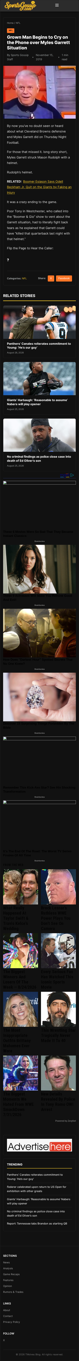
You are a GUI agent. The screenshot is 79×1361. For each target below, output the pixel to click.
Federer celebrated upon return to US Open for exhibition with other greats (36, 1189)
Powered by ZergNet (65, 1121)
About (6, 1310)
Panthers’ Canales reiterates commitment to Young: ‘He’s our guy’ (35, 1176)
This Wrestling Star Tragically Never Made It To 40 (58, 1035)
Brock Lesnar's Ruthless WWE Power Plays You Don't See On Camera (56, 918)
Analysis (8, 1268)
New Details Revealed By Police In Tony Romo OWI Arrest (58, 1101)
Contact (8, 1316)
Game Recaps (11, 1274)
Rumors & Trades (13, 1291)
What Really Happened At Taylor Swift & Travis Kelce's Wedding (15, 918)
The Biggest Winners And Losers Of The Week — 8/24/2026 (19, 979)
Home (10, 23)
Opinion (7, 1286)
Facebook (64, 278)
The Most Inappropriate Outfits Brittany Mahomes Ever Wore (17, 1040)
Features (8, 1280)
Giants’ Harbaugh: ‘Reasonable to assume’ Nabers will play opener (37, 402)
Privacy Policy (11, 1321)
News (6, 1262)
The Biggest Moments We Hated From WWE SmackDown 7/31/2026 (18, 1104)
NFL (18, 23)
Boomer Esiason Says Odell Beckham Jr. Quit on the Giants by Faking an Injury (39, 187)
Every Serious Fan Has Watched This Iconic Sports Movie (57, 979)
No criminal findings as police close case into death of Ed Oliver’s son (39, 458)
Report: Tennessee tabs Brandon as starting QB (37, 1223)
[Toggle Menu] (57, 5)
